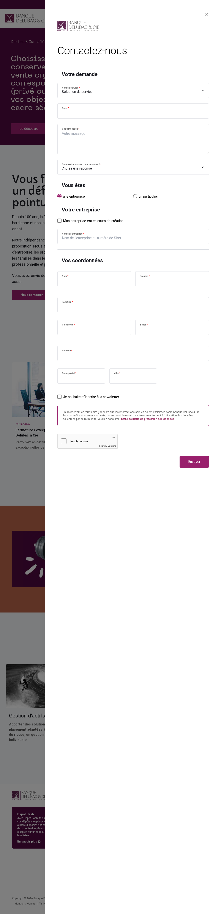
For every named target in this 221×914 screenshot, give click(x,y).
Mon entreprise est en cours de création (93, 221)
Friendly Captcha (107, 445)
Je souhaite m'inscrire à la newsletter (91, 397)
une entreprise (74, 196)
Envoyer (194, 462)
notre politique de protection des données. (148, 419)
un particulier (148, 196)
